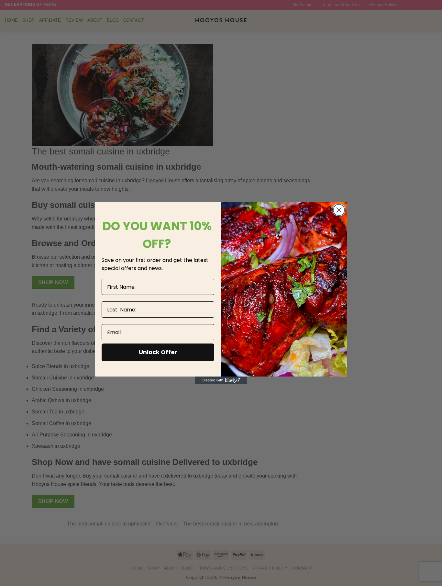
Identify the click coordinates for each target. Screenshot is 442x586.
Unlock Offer (158, 352)
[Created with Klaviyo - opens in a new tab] (221, 380)
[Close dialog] (339, 210)
